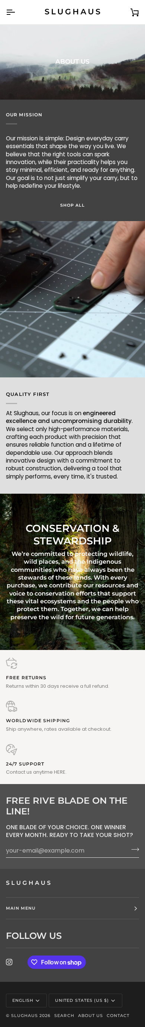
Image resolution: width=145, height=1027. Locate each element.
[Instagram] (9, 962)
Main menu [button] (21, 908)
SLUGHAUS (24, 1015)
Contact (118, 1015)
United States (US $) (82, 1000)
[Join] (133, 850)
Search (64, 1015)
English (22, 1000)
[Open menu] (17, 12)
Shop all (72, 205)
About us (90, 1015)
